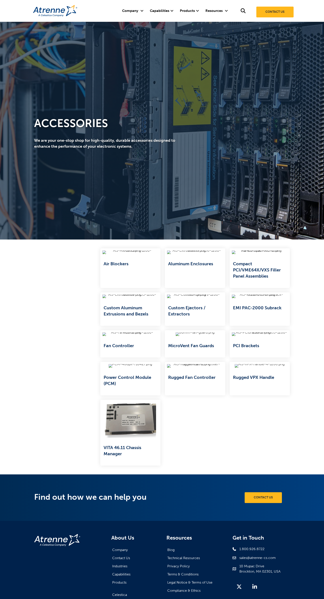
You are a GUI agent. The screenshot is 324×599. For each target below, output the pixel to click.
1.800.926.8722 (251, 549)
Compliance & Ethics (184, 590)
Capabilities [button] (159, 11)
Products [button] (187, 11)
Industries (119, 566)
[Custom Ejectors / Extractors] (195, 309)
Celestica (119, 595)
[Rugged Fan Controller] (195, 378)
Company (130, 11)
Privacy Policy (178, 566)
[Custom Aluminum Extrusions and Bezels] (130, 309)
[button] (141, 11)
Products (119, 582)
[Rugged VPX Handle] (260, 378)
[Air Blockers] (130, 268)
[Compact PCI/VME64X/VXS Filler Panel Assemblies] (260, 268)
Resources (214, 11)
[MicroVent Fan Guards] (195, 344)
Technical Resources (183, 558)
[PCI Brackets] (260, 344)
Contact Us (121, 558)
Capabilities (121, 574)
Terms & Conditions (183, 574)
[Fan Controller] (130, 344)
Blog (171, 550)
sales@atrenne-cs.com (257, 558)
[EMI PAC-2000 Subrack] (260, 309)
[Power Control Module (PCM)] (130, 378)
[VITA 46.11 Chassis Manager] (130, 432)
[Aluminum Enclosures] (195, 268)
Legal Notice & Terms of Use (189, 582)
